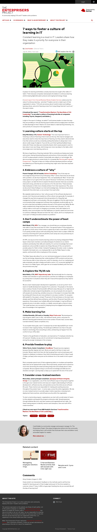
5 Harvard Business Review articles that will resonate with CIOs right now (48, 466)
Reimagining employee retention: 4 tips (30, 465)
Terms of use (71, 529)
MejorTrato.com (55, 315)
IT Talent (50, 415)
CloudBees (49, 348)
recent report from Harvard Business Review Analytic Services (42, 100)
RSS (94, 2)
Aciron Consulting (50, 173)
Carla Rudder (29, 48)
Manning (61, 159)
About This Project (58, 20)
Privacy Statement (60, 529)
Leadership (42, 415)
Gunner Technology (44, 135)
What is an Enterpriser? (37, 20)
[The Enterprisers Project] (15, 10)
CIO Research (18, 20)
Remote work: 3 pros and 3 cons (65, 466)
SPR (36, 225)
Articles (5, 20)
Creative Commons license (32, 510)
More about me (38, 436)
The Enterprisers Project (33, 509)
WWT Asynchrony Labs (43, 274)
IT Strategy (34, 415)
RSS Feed (59, 502)
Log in (83, 2)
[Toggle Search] (92, 20)
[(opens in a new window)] (88, 11)
